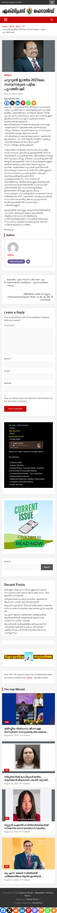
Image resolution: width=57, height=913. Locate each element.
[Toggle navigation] (5, 20)
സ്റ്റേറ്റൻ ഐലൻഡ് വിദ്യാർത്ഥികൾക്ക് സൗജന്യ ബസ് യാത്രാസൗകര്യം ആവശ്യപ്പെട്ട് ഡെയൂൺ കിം (28, 608)
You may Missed (14, 689)
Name (7, 359)
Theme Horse (32, 899)
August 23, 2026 (11, 735)
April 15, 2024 (10, 94)
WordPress (37, 903)
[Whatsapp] (28, 103)
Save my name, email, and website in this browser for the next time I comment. (28, 399)
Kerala (7, 75)
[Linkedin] (17, 103)
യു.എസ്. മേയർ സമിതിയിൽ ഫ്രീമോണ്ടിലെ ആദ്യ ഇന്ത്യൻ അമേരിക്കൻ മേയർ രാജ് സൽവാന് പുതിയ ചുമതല (25, 618)
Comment (9, 325)
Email (7, 371)
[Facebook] (6, 103)
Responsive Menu (52, 2)
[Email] (28, 261)
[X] (12, 103)
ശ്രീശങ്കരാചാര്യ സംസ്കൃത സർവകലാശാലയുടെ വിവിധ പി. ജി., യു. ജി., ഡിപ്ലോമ (28, 297)
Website (7, 383)
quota (29, 677)
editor (20, 94)
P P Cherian (25, 735)
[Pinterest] (23, 103)
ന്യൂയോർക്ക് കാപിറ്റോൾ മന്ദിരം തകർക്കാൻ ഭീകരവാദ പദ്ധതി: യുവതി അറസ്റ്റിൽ (26, 780)
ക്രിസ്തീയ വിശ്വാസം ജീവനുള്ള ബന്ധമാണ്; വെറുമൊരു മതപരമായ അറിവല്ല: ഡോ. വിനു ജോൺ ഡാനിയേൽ (27, 593)
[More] (33, 103)
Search (7, 561)
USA (6, 722)
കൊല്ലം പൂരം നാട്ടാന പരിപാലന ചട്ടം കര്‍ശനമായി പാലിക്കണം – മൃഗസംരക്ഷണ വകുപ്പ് (27, 282)
